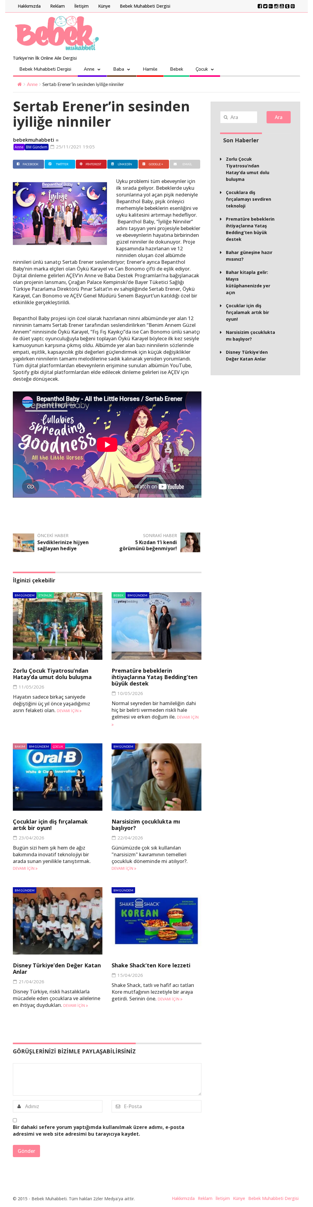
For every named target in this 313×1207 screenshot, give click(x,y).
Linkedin (125, 164)
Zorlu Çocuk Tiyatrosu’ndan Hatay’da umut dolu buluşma (52, 674)
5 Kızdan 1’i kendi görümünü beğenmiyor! (148, 545)
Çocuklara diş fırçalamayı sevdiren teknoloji (248, 199)
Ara (278, 117)
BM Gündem (36, 147)
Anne (89, 69)
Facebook (31, 164)
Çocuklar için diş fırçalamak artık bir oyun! (50, 824)
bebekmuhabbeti (33, 139)
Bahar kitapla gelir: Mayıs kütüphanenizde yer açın (248, 282)
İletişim (81, 6)
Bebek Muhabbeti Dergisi (145, 6)
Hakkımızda (29, 6)
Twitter (62, 164)
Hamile (150, 69)
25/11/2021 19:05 (75, 147)
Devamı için (68, 710)
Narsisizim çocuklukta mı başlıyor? (146, 824)
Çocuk (202, 69)
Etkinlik (45, 595)
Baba (118, 69)
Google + (156, 164)
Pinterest (93, 164)
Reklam (57, 6)
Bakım (20, 746)
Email (187, 164)
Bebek (176, 69)
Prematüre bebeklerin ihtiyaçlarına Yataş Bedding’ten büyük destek (154, 677)
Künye (104, 6)
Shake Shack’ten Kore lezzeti (151, 965)
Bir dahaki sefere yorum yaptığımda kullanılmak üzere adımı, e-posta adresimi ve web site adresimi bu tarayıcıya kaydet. (98, 1130)
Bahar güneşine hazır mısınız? (249, 255)
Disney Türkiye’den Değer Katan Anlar (57, 968)
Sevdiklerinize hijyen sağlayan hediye (63, 545)
